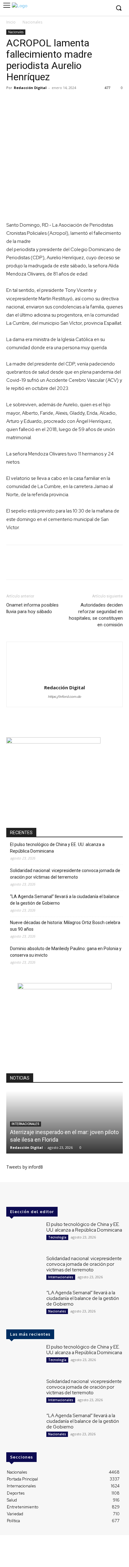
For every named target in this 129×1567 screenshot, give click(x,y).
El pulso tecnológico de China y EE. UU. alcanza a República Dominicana (57, 848)
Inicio (11, 22)
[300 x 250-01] (64, 988)
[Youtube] (105, 8)
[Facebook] (76, 8)
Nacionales (32, 22)
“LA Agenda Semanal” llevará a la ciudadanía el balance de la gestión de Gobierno (64, 900)
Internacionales (25, 1124)
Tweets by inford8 (24, 1167)
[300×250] (53, 742)
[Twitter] (96, 8)
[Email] (70, 102)
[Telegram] (84, 102)
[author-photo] (64, 678)
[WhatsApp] (41, 102)
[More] (99, 102)
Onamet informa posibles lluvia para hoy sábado (32, 608)
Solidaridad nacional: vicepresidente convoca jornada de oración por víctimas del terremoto (65, 874)
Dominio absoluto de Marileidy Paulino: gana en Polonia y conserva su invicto (65, 952)
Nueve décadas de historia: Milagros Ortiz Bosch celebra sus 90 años (65, 926)
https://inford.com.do (64, 696)
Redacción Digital (30, 87)
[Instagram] (86, 8)
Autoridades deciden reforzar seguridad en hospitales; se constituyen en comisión (96, 615)
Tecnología (57, 1237)
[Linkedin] (55, 102)
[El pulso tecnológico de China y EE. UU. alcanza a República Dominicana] (23, 1235)
